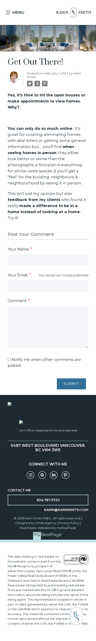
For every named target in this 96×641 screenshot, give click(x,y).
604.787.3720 (48, 500)
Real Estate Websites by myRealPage (48, 528)
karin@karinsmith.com (66, 510)
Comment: (18, 301)
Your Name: (19, 249)
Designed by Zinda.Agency (36, 523)
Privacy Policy (68, 523)
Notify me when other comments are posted (44, 362)
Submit (71, 384)
